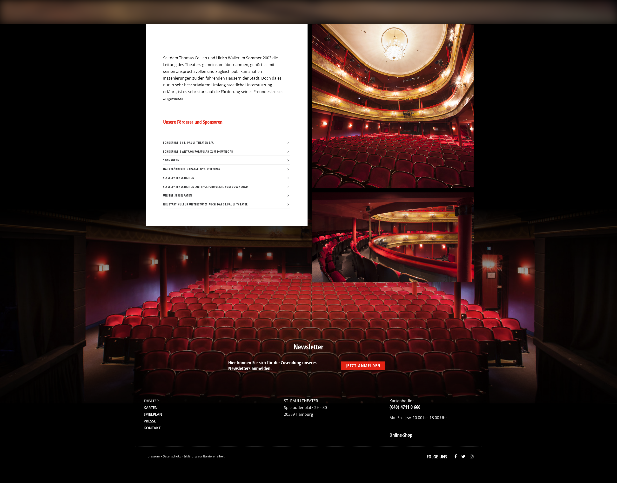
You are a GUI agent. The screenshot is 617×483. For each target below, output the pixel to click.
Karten (151, 407)
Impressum (152, 456)
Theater (151, 400)
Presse (150, 421)
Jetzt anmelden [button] (363, 365)
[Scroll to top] (603, 472)
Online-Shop (400, 435)
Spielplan (153, 414)
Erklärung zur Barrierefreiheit (204, 456)
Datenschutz (172, 456)
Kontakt (152, 427)
